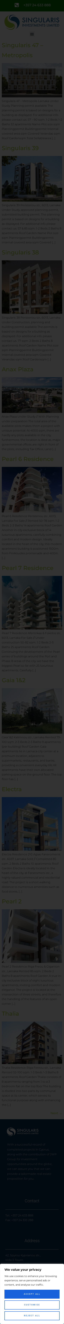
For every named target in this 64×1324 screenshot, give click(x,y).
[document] (32, 662)
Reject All (32, 1316)
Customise (32, 1305)
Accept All (32, 1294)
